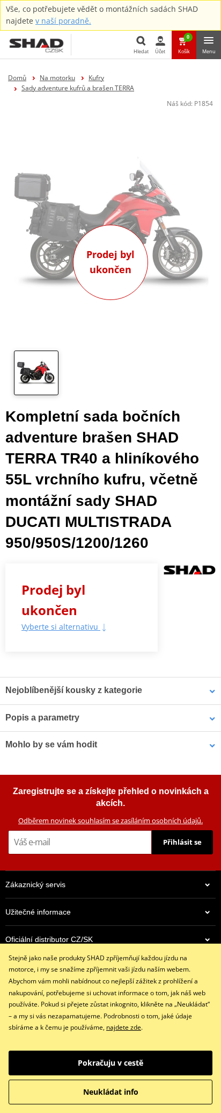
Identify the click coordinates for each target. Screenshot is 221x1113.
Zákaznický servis (35, 884)
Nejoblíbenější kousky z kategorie (73, 690)
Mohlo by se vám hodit (51, 744)
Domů (17, 77)
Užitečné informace (38, 912)
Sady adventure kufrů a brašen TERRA (77, 87)
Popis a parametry (42, 717)
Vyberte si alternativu (60, 627)
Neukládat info (110, 1092)
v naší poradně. (63, 21)
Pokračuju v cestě (110, 1063)
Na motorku (57, 77)
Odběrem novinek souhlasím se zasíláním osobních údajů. (110, 820)
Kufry (96, 77)
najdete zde (123, 1027)
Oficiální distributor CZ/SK (49, 939)
